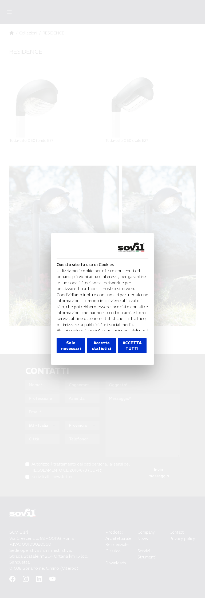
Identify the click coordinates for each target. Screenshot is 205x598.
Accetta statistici (101, 345)
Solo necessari (71, 345)
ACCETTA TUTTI (132, 345)
